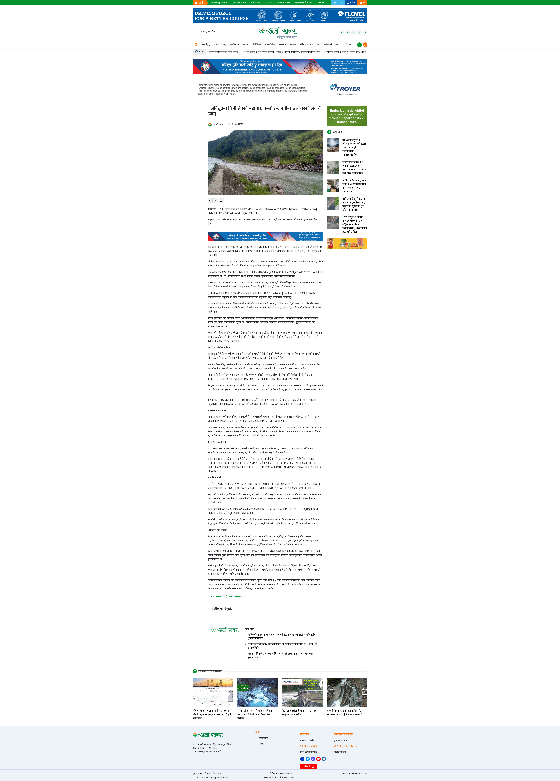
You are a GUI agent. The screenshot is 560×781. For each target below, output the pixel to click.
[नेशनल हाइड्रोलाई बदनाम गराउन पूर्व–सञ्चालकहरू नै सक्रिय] (302, 692)
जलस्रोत (282, 44)
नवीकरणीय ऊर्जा (331, 44)
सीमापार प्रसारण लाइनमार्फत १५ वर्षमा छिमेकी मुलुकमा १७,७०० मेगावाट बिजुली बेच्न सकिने (212, 714)
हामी (261, 743)
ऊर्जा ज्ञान (346, 44)
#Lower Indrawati (235, 596)
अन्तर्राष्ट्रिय (270, 44)
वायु (224, 44)
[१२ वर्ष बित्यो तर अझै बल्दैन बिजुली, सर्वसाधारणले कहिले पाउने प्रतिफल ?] (347, 692)
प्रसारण (246, 44)
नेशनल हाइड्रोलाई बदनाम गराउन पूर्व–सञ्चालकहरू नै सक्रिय (300, 713)
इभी (318, 44)
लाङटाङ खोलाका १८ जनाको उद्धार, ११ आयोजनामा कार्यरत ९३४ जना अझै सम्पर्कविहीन (282, 646)
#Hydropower (216, 596)
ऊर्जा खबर (218, 125)
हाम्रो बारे (263, 738)
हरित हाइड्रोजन (306, 44)
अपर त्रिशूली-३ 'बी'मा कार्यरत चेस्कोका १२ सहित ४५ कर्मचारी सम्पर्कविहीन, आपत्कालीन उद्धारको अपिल (243, 52)
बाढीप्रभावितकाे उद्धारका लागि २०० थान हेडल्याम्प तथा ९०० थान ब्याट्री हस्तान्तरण (281, 655)
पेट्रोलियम (257, 44)
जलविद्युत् (205, 44)
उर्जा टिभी (306, 767)
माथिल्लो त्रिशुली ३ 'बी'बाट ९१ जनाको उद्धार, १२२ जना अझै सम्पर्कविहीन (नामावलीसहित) (319, 52)
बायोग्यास (234, 44)
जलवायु (292, 44)
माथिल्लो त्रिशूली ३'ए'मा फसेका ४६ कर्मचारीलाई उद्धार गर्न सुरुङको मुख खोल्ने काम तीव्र (353, 204)
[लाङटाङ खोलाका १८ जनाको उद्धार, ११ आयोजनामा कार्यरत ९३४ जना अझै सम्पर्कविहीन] (333, 167)
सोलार (216, 44)
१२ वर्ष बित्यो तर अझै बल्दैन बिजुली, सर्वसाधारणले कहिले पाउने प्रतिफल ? (344, 713)
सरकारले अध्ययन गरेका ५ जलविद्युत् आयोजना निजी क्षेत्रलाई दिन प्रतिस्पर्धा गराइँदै (255, 714)
